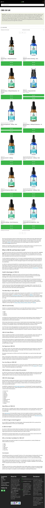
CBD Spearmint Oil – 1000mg (7, 157)
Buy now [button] (11, 193)
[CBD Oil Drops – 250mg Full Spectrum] (11, 45)
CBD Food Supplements (27, 156)
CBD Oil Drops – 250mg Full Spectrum (8, 58)
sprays (31, 294)
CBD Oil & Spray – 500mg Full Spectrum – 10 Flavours (10, 91)
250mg (15, 302)
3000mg (29, 302)
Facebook (35, 365)
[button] (43, 2)
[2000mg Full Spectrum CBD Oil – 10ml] (11, 177)
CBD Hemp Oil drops (38, 415)
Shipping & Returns (5, 485)
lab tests (9, 242)
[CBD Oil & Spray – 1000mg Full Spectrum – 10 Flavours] (33, 111)
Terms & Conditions (5, 482)
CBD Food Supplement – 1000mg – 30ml (31, 157)
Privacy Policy (4, 484)
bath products (35, 267)
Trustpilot (40, 365)
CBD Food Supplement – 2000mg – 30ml (31, 190)
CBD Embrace (7, 413)
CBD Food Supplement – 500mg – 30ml (9, 124)
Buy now (11, 62)
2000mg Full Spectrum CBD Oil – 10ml (9, 190)
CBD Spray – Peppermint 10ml (29, 90)
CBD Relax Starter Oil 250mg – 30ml (30, 58)
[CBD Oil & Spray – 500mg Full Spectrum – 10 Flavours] (11, 77)
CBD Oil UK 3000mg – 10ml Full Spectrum (9, 222)
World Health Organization (19, 386)
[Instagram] (4, 490)
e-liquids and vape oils (17, 295)
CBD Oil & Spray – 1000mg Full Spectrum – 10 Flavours (32, 125)
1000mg (22, 302)
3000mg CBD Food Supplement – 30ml (31, 222)
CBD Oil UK (2, 57)
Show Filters (4, 27)
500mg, (18, 302)
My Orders (3, 479)
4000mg (34, 302)
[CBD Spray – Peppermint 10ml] (33, 77)
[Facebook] (2, 490)
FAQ (2, 481)
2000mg (25, 302)
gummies (31, 295)
